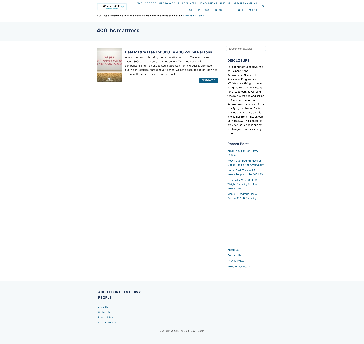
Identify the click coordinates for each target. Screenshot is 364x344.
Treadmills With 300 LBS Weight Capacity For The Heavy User (242, 184)
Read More (209, 81)
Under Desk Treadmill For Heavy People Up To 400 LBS (245, 172)
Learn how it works (193, 15)
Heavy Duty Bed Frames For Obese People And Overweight (246, 162)
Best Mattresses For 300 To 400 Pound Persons (168, 52)
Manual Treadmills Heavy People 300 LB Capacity (242, 196)
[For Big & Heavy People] (113, 7)
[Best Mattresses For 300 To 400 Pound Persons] (109, 66)
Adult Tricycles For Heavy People (243, 152)
